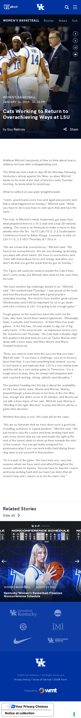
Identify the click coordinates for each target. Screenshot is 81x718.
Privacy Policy (22, 679)
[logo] (40, 662)
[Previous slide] (4, 561)
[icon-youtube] (75, 54)
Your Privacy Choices (31, 706)
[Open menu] (75, 7)
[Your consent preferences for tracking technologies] (74, 714)
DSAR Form (60, 679)
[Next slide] (77, 561)
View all (9, 515)
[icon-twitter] (75, 40)
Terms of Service (42, 679)
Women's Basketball (21, 20)
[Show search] (67, 7)
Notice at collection (19, 713)
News (63, 20)
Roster (49, 20)
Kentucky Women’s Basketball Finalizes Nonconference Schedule (33, 595)
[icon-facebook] (75, 33)
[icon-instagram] (75, 47)
